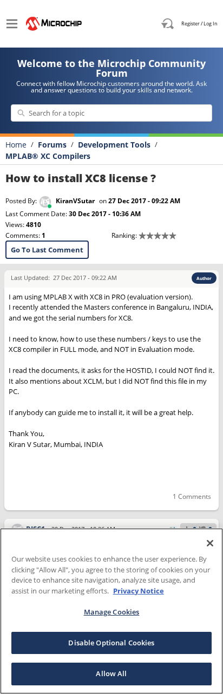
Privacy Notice (138, 591)
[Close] (210, 543)
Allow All (111, 673)
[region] (111, 611)
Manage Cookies (112, 612)
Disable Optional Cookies (111, 643)
